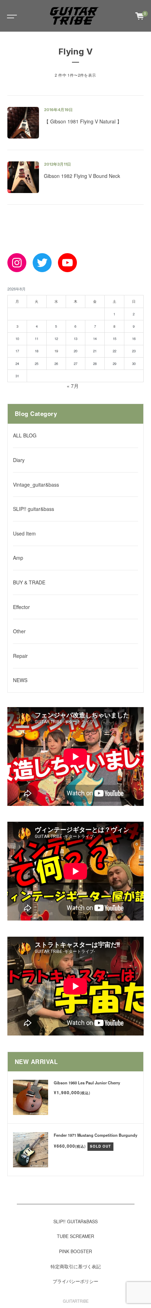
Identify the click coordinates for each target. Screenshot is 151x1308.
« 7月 (73, 385)
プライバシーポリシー (75, 1281)
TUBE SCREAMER (75, 1236)
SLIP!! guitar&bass (33, 508)
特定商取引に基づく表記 (76, 1266)
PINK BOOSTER (75, 1251)
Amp (18, 557)
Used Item (24, 533)
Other (19, 631)
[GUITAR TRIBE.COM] (75, 16)
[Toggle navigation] (10, 15)
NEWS (20, 680)
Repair (20, 655)
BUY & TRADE (29, 582)
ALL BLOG (25, 435)
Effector (21, 606)
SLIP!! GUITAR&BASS (75, 1221)
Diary (19, 459)
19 (56, 350)
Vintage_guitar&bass (36, 484)
